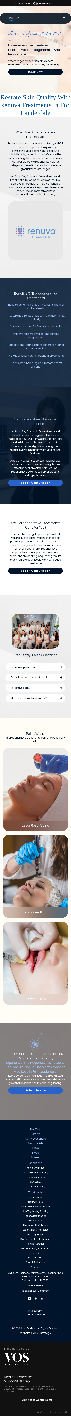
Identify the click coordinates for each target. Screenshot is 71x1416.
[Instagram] (42, 1298)
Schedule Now (35, 1090)
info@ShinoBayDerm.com (35, 1290)
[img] (35, 3)
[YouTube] (29, 1298)
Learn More (45, 3)
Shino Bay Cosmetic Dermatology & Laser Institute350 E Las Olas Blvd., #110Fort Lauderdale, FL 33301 (35, 1276)
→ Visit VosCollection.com (35, 1400)
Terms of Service (35, 1314)
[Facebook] (36, 1298)
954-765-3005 (36, 1285)
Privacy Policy (35, 1310)
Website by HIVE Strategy (35, 1333)
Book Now (35, 72)
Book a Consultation (35, 482)
